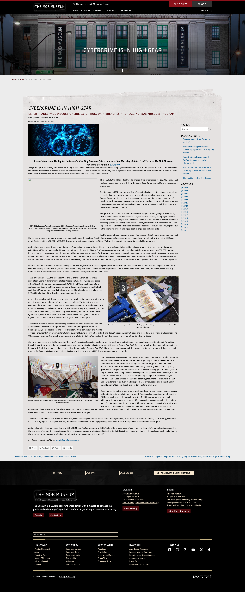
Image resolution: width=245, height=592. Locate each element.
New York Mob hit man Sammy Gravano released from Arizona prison (44, 456)
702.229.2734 (128, 502)
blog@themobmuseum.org (67, 439)
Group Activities (104, 561)
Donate (38, 515)
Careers (37, 564)
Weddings (102, 549)
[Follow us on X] (201, 550)
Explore (85, 10)
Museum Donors (73, 564)
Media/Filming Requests (139, 564)
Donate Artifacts (73, 555)
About (36, 552)
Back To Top (201, 576)
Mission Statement (42, 549)
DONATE (202, 4)
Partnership (71, 558)
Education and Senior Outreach (142, 555)
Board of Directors (42, 558)
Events (97, 10)
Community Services (137, 558)
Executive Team (40, 555)
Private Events (103, 552)
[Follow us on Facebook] (169, 550)
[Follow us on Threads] (185, 550)
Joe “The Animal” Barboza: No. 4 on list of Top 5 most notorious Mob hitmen (198, 170)
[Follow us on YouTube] (193, 550)
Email (33, 448)
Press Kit (133, 561)
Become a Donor (73, 552)
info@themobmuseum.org (147, 502)
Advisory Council (41, 561)
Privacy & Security (67, 576)
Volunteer (70, 561)
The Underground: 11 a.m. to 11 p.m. (92, 4)
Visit (75, 10)
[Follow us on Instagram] (177, 550)
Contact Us (55, 515)
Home (14, 79)
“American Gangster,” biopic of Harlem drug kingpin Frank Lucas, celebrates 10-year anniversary (188, 456)
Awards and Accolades (138, 549)
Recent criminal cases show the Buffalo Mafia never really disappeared (197, 160)
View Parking (130, 508)
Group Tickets (103, 558)
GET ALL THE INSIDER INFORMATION (174, 473)
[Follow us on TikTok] (209, 550)
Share (68, 448)
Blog (22, 79)
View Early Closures (179, 511)
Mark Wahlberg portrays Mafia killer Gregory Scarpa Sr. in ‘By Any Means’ (198, 149)
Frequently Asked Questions (140, 552)
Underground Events (106, 555)
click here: (115, 164)
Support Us (111, 10)
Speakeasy (127, 10)
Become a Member (73, 549)
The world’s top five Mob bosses (197, 178)
